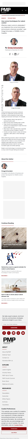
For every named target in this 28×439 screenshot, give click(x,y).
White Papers (6, 399)
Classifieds (5, 404)
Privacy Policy (2, 438)
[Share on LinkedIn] (15, 54)
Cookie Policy (18, 425)
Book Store (5, 381)
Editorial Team (6, 355)
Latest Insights (6, 369)
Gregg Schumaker (15, 48)
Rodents (3, 18)
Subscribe (14, 327)
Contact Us (5, 357)
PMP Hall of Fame (7, 375)
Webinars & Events (7, 384)
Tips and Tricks (12, 18)
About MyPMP (6, 352)
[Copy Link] (18, 54)
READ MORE (4, 275)
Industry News (6, 372)
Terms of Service (9, 438)
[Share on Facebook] (10, 54)
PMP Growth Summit (8, 378)
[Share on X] (13, 54)
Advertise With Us (7, 360)
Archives (4, 402)
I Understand (14, 428)
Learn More (14, 432)
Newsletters (5, 393)
